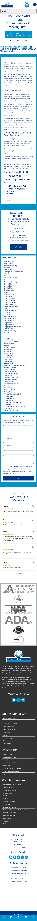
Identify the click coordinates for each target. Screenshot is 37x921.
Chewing (7, 276)
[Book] (18, 917)
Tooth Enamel (8, 396)
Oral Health (8, 355)
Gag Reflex (8, 323)
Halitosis (7, 335)
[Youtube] (18, 857)
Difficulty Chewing (10, 310)
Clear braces (8, 280)
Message (5, 453)
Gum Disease (8, 333)
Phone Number (7, 438)
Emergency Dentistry (11, 316)
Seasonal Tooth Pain (11, 378)
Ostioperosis (8, 361)
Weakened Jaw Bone (11, 410)
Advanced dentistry (10, 266)
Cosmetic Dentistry (10, 282)
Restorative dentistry (11, 373)
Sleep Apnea (8, 386)
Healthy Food (8, 337)
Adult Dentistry (9, 263)
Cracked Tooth (9, 286)
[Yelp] (22, 857)
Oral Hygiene (8, 357)
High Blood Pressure (11, 341)
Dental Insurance (10, 304)
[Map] (33, 917)
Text (11, 919)
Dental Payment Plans (11, 306)
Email (26, 919)
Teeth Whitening (9, 392)
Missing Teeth (8, 349)
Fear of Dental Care (10, 318)
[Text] (11, 917)
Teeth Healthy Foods (11, 390)
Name (4, 431)
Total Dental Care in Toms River (15, 406)
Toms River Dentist (10, 46)
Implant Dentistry (23, 35)
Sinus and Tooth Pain (11, 384)
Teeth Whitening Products (13, 394)
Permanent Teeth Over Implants (15, 365)
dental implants (8, 166)
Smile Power (8, 388)
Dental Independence (11, 302)
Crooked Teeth (9, 288)
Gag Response (9, 325)
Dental (6, 292)
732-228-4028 (14, 175)
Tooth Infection (9, 400)
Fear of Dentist (9, 320)
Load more (18, 573)
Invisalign (7, 345)
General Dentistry (10, 331)
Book (18, 919)
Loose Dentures (9, 347)
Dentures (7, 308)
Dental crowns (9, 294)
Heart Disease (9, 339)
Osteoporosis (8, 359)
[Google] (18, 700)
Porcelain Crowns (10, 367)
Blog (24, 46)
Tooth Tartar (8, 404)
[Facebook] (14, 700)
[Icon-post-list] (26, 857)
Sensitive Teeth (9, 382)
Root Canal (8, 376)
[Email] (26, 917)
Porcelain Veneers (10, 369)
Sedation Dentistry (10, 380)
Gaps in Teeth (8, 329)
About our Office (9, 261)
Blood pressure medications (13, 272)
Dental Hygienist (9, 298)
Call (3, 919)
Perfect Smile (8, 363)
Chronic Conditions (10, 278)
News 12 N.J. (8, 353)
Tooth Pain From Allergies (13, 402)
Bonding (7, 274)
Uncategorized (9, 408)
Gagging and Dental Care (12, 327)
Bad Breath (8, 270)
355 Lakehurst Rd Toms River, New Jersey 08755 (16, 190)
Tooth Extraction (9, 398)
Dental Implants (9, 300)
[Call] (3, 917)
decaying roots (9, 290)
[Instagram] (14, 857)
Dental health (16, 33)
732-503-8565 (17, 235)
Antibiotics (7, 268)
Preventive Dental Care (12, 371)
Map (33, 919)
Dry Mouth (7, 312)
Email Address (7, 445)
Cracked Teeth (9, 284)
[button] (27, 5)
